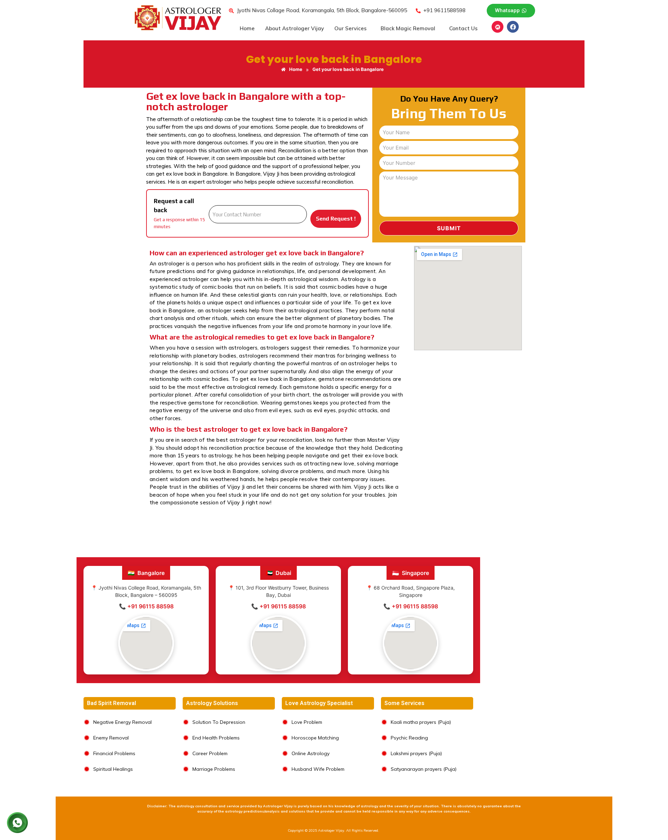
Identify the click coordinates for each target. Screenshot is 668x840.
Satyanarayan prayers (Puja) (423, 769)
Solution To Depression (218, 722)
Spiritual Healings (113, 769)
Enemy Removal (111, 738)
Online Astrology (310, 753)
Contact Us (463, 28)
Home (247, 28)
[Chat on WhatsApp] (17, 822)
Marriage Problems (213, 769)
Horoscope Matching (315, 738)
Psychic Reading (409, 738)
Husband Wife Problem (318, 769)
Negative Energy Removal (122, 722)
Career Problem (210, 753)
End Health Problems (216, 738)
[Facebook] (513, 27)
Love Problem (307, 722)
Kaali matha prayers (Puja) (421, 722)
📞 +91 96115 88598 (146, 606)
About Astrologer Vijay (294, 28)
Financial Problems (114, 753)
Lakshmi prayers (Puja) (416, 753)
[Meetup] (497, 27)
